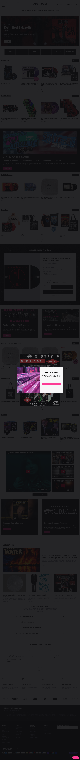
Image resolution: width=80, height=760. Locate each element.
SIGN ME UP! (51, 384)
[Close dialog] (62, 368)
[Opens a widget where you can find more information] (75, 757)
